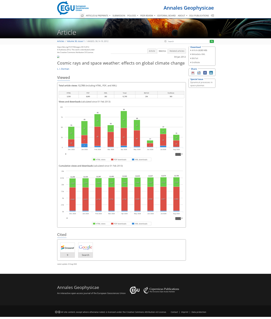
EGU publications (199, 15)
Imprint (184, 312)
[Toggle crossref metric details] (67, 247)
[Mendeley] (193, 72)
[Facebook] (205, 72)
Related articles (177, 51)
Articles (60, 41)
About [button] (182, 15)
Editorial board (166, 15)
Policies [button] (132, 15)
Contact (174, 312)
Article (152, 51)
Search (85, 255)
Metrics (162, 51)
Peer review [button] (147, 15)
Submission (118, 15)
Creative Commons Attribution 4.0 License (146, 312)
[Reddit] (199, 72)
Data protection (199, 312)
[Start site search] (212, 41)
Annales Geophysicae (189, 7)
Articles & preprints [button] (97, 15)
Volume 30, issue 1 (76, 41)
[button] (165, 41)
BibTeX (195, 58)
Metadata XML (198, 54)
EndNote (196, 62)
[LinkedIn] (211, 72)
